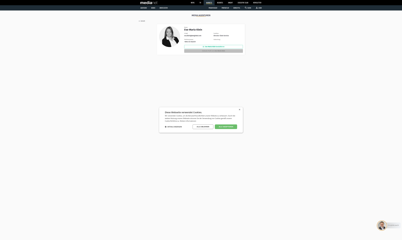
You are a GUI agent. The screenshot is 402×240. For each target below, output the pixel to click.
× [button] (239, 109)
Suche (248, 7)
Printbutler (225, 8)
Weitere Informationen (188, 121)
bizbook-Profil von (213, 51)
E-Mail (186, 33)
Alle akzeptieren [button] (226, 127)
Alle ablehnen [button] (203, 127)
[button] (173, 127)
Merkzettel (236, 8)
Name (186, 27)
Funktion (216, 33)
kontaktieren (214, 47)
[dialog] (201, 120)
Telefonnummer (188, 39)
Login (259, 7)
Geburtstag (217, 39)
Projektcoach (213, 8)
